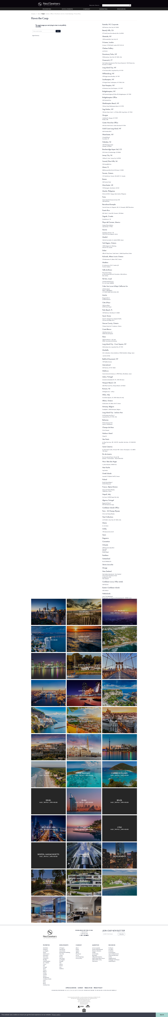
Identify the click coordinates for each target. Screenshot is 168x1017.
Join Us (62, 14)
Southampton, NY (108, 79)
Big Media (94, 955)
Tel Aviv (61, 965)
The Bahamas (46, 977)
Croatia (44, 973)
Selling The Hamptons (97, 957)
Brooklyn (45, 959)
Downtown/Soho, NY (109, 54)
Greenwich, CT (107, 60)
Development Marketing (64, 952)
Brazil (44, 983)
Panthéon (105, 555)
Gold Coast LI (46, 954)
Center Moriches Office (110, 123)
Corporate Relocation (113, 955)
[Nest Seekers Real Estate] (48, 4)
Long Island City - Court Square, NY (114, 344)
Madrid (104, 237)
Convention (106, 541)
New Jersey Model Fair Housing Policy (84, 1001)
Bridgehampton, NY (108, 91)
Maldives (61, 968)
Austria (104, 295)
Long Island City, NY (109, 67)
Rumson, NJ (106, 389)
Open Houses (53, 613)
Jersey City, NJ (107, 155)
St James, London (108, 42)
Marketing (103, 9)
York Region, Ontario (109, 243)
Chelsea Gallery (107, 48)
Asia (60, 967)
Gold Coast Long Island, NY (111, 128)
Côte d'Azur (106, 302)
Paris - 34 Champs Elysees (111, 511)
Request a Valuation (96, 951)
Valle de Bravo (107, 270)
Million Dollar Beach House (98, 958)
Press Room (57, 14)
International (106, 365)
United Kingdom (46, 961)
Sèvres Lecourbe (107, 564)
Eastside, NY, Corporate (110, 24)
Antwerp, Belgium (108, 406)
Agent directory (35, 35)
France (44, 964)
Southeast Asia (46, 985)
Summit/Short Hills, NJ (109, 161)
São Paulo (105, 439)
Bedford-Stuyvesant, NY (110, 359)
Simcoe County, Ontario (110, 323)
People (43, 14)
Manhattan (45, 948)
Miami (44, 952)
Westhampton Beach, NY (110, 103)
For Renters (111, 951)
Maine (104, 523)
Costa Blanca (106, 329)
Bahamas (105, 420)
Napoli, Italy (106, 494)
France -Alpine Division (110, 487)
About (39, 14)
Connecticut (45, 958)
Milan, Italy (106, 395)
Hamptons (45, 949)
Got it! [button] (162, 1014)
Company (86, 9)
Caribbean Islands (47, 979)
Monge (104, 568)
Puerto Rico (106, 210)
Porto (104, 197)
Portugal (45, 967)
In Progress (61, 948)
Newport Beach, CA (109, 383)
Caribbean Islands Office (110, 508)
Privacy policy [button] (56, 1014)
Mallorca (105, 371)
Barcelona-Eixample (109, 204)
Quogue (105, 115)
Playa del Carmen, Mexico (111, 222)
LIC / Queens (46, 962)
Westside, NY (106, 36)
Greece (44, 970)
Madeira (105, 262)
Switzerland (106, 559)
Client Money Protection (84, 1002)
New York (61, 954)
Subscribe (121, 934)
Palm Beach (45, 955)
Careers (47, 14)
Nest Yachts (106, 467)
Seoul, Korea (106, 316)
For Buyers (111, 948)
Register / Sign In (94, 5)
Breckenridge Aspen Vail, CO (112, 149)
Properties (47, 9)
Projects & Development (97, 949)
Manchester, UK (107, 185)
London (61, 955)
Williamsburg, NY (108, 73)
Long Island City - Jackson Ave (112, 412)
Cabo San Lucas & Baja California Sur (115, 286)
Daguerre (105, 538)
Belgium (45, 971)
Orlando (105, 545)
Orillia (104, 529)
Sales (40, 613)
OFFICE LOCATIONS (71, 988)
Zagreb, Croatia (107, 216)
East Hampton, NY (108, 85)
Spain (44, 968)
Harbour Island (107, 433)
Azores (104, 230)
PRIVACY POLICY (98, 988)
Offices (52, 14)
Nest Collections (107, 517)
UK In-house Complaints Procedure (84, 1000)
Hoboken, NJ (106, 142)
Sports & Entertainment (114, 954)
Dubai (104, 250)
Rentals (46, 613)
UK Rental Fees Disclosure (84, 1004)
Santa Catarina (107, 447)
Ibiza (104, 337)
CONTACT (80, 988)
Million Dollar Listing (97, 959)
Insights (94, 952)
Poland (104, 479)
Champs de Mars (108, 427)
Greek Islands (106, 473)
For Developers (112, 952)
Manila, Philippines (108, 191)
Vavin (104, 535)
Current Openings (69, 14)
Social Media (95, 954)
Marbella (105, 350)
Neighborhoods (112, 958)
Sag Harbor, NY (107, 109)
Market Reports (112, 961)
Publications (95, 961)
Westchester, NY (107, 134)
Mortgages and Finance (114, 959)
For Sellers (111, 949)
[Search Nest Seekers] (130, 5)
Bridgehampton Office (109, 97)
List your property (96, 948)
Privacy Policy (77, 14)
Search (58, 31)
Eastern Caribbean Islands (111, 588)
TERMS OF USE (88, 988)
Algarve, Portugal (108, 500)
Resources (121, 9)
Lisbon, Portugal (107, 377)
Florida (61, 957)
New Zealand (106, 571)
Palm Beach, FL (107, 310)
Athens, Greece (107, 401)
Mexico (44, 976)
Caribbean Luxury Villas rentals (112, 582)
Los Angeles (45, 951)
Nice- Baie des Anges (109, 461)
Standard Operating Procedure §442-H (84, 999)
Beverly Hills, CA (107, 30)
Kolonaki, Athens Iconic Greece (112, 256)
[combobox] (115, 5)
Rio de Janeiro (107, 454)
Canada (45, 974)
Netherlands (106, 593)
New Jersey (45, 957)
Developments (67, 9)
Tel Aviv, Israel (107, 279)
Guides (110, 957)
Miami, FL (105, 167)
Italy (44, 965)
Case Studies (62, 951)
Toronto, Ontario (107, 173)
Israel (44, 980)
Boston (104, 179)
